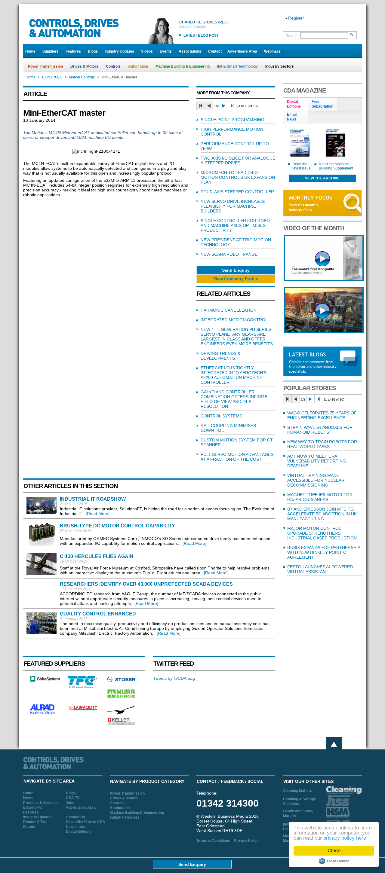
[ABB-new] (324, 279)
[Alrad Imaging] (45, 713)
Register (296, 18)
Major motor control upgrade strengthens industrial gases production (322, 533)
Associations (190, 51)
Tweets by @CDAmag (174, 678)
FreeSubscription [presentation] (322, 103)
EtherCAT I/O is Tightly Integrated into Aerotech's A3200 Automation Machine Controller (233, 375)
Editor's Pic (33, 807)
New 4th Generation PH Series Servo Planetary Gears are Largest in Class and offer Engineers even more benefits (237, 336)
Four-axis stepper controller (237, 191)
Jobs (70, 803)
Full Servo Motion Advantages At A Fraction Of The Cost (237, 457)
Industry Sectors (279, 66)
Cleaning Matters (297, 791)
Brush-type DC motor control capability (117, 525)
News (28, 798)
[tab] (295, 104)
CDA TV (72, 798)
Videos (147, 51)
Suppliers (50, 51)
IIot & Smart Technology (237, 66)
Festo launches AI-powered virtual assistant (320, 569)
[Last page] (232, 106)
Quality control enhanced (98, 613)
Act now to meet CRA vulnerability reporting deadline (316, 461)
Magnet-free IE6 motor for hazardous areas (320, 497)
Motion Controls (82, 77)
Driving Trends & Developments (220, 356)
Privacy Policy (246, 840)
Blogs (93, 51)
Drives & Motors (84, 66)
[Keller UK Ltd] (121, 724)
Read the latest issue (301, 166)
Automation (138, 66)
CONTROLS (52, 77)
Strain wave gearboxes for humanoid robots (320, 430)
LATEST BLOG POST (201, 35)
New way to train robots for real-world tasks (322, 444)
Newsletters (76, 827)
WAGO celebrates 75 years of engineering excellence (322, 415)
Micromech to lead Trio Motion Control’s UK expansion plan (238, 177)
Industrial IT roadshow (93, 499)
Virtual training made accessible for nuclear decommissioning (315, 480)
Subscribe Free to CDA (85, 822)
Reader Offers (35, 822)
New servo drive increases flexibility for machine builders (233, 206)
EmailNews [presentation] (292, 116)
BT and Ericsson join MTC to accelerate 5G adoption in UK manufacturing (322, 514)
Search (291, 36)
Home (30, 51)
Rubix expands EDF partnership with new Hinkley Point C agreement (323, 552)
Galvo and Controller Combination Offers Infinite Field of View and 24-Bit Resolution (234, 399)
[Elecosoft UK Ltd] (45, 680)
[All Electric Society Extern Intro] (324, 331)
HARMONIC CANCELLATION (229, 310)
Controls (113, 66)
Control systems (221, 416)
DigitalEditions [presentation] (294, 103)
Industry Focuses (125, 817)
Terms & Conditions (213, 840)
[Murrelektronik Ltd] (121, 699)
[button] (235, 270)
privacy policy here (344, 838)
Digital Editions (78, 831)
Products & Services (41, 803)
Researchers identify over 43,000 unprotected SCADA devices (146, 584)
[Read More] (97, 513)
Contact (215, 51)
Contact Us (75, 817)
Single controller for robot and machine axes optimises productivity (237, 225)
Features (73, 51)
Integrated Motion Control (234, 319)
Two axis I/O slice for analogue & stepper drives (238, 160)
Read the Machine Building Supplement (336, 166)
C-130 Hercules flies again (96, 556)
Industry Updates (119, 51)
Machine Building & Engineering (183, 66)
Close (334, 850)
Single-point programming (232, 119)
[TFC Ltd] (83, 686)
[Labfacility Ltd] (83, 710)
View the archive (322, 178)
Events (166, 51)
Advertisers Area (242, 51)
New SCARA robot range (229, 254)
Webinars (272, 51)
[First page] (200, 106)
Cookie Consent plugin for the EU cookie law (334, 861)
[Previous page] (209, 106)
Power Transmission (45, 66)
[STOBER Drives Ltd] (121, 681)
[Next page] (224, 106)
